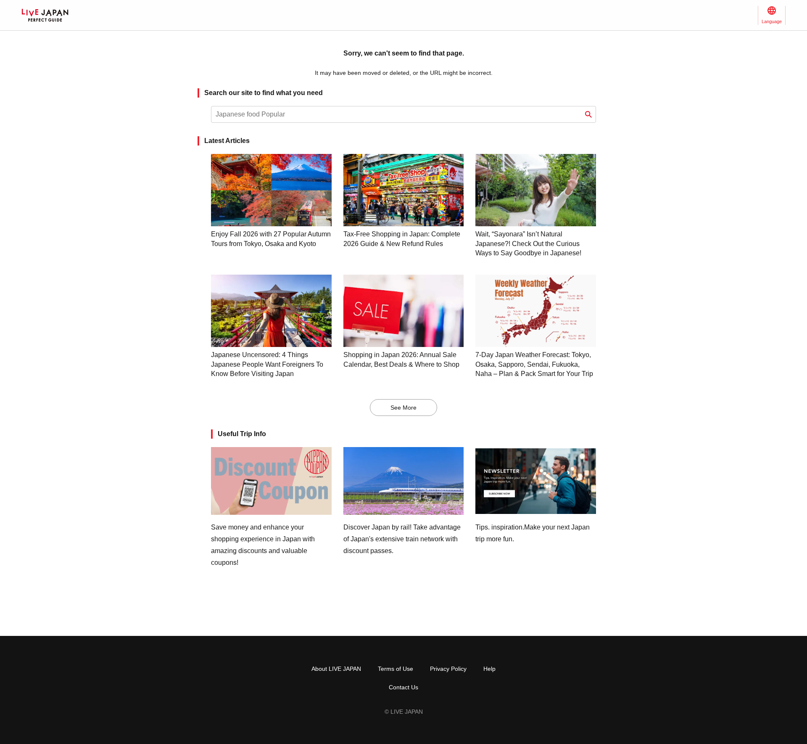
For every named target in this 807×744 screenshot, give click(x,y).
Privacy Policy (448, 668)
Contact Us (403, 687)
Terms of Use (395, 668)
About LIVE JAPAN (336, 668)
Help (489, 668)
